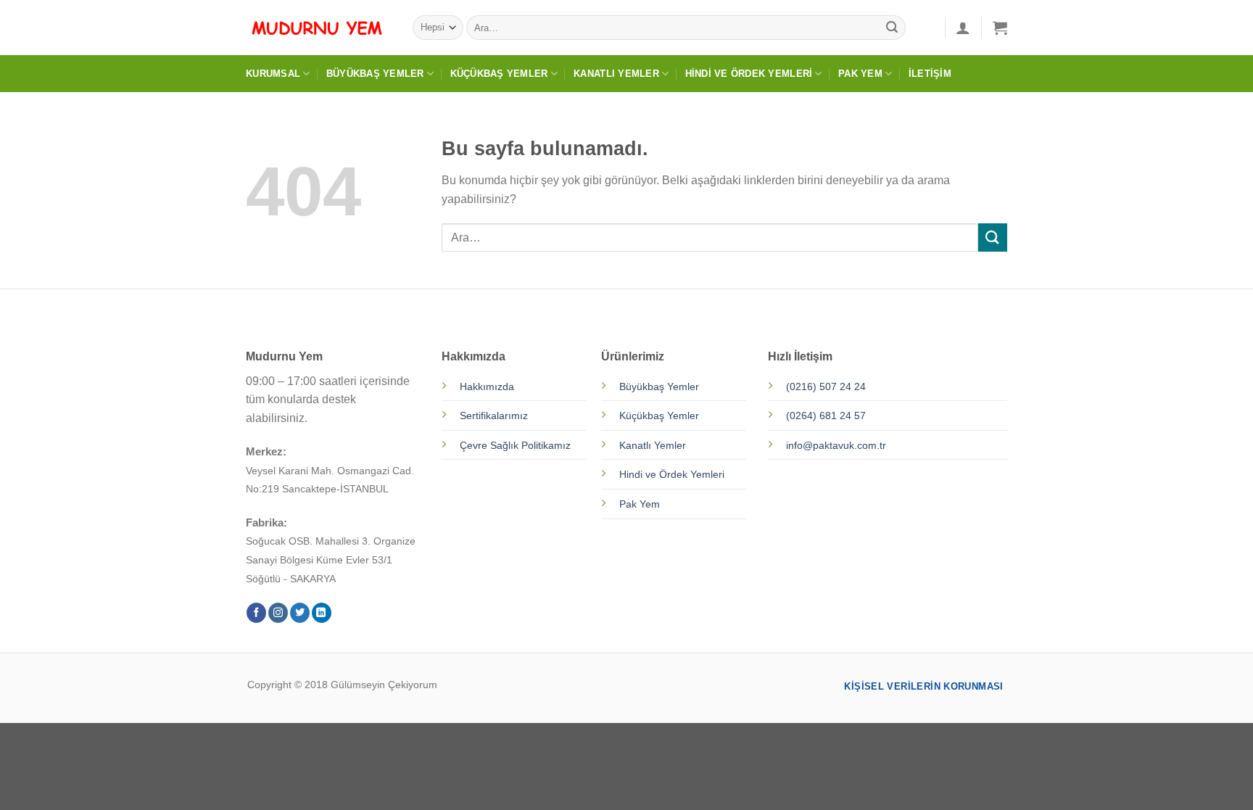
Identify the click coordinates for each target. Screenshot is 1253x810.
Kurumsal (273, 73)
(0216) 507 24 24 (826, 386)
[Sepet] (1000, 28)
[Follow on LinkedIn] (321, 613)
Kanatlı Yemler (616, 73)
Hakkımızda (487, 386)
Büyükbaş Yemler (375, 73)
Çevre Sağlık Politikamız (515, 445)
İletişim (930, 73)
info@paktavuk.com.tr (836, 445)
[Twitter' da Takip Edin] (300, 613)
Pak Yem (860, 73)
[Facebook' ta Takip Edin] (256, 613)
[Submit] (892, 27)
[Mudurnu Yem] (318, 28)
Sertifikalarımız (494, 415)
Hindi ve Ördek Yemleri (749, 73)
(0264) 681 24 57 (826, 415)
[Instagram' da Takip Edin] (278, 613)
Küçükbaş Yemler (499, 73)
